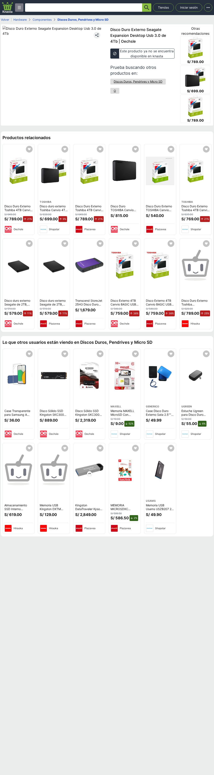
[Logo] (7, 7)
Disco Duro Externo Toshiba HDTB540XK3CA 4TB (194, 306)
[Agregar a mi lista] (29, 149)
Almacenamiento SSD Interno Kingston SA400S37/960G (16, 510)
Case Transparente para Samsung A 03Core (17, 414)
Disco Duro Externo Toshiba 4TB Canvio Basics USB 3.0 (18, 209)
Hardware (20, 19)
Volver (5, 19)
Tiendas (163, 7)
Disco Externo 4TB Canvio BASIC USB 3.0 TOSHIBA (123, 304)
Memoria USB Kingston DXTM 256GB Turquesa (51, 508)
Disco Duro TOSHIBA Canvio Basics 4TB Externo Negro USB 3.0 (124, 211)
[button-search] (146, 7)
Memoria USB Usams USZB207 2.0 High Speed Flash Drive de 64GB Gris (160, 510)
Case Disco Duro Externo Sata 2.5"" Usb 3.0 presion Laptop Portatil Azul (159, 416)
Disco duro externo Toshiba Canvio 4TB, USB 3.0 (54, 209)
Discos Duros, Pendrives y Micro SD (82, 19)
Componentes (42, 19)
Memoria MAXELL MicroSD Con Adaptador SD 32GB (124, 414)
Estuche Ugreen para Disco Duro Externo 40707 (192, 414)
